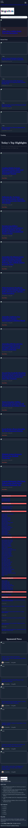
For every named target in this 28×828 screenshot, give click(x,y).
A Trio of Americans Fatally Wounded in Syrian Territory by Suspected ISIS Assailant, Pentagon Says (14, 82)
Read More (4, 178)
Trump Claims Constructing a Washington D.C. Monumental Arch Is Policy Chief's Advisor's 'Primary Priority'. (13, 768)
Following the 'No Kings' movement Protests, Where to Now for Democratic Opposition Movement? (13, 200)
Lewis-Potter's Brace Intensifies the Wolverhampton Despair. (13, 430)
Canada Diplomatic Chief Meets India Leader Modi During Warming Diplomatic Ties (13, 483)
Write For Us (3, 825)
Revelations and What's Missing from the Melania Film (13, 792)
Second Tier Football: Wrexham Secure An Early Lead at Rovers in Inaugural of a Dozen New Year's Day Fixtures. (14, 375)
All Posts (5, 806)
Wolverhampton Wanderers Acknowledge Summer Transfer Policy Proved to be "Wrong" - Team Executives (13, 290)
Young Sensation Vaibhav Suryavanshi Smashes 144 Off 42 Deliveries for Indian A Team (13, 404)
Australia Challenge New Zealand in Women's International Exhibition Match (13, 318)
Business (5, 808)
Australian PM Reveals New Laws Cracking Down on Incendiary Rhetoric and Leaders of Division (12, 346)
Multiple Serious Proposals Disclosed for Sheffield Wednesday (12, 456)
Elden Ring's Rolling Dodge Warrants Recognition (11, 32)
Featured (4, 813)
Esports (4, 810)
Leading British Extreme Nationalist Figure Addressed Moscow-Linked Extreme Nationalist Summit (12, 170)
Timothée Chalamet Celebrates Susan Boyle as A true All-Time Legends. (13, 617)
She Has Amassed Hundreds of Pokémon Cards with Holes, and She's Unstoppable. (13, 58)
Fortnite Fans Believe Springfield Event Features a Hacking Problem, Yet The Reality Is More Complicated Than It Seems (12, 229)
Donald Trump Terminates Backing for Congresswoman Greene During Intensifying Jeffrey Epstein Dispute (13, 600)
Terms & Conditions (10, 825)
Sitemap (17, 825)
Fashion (4, 812)
